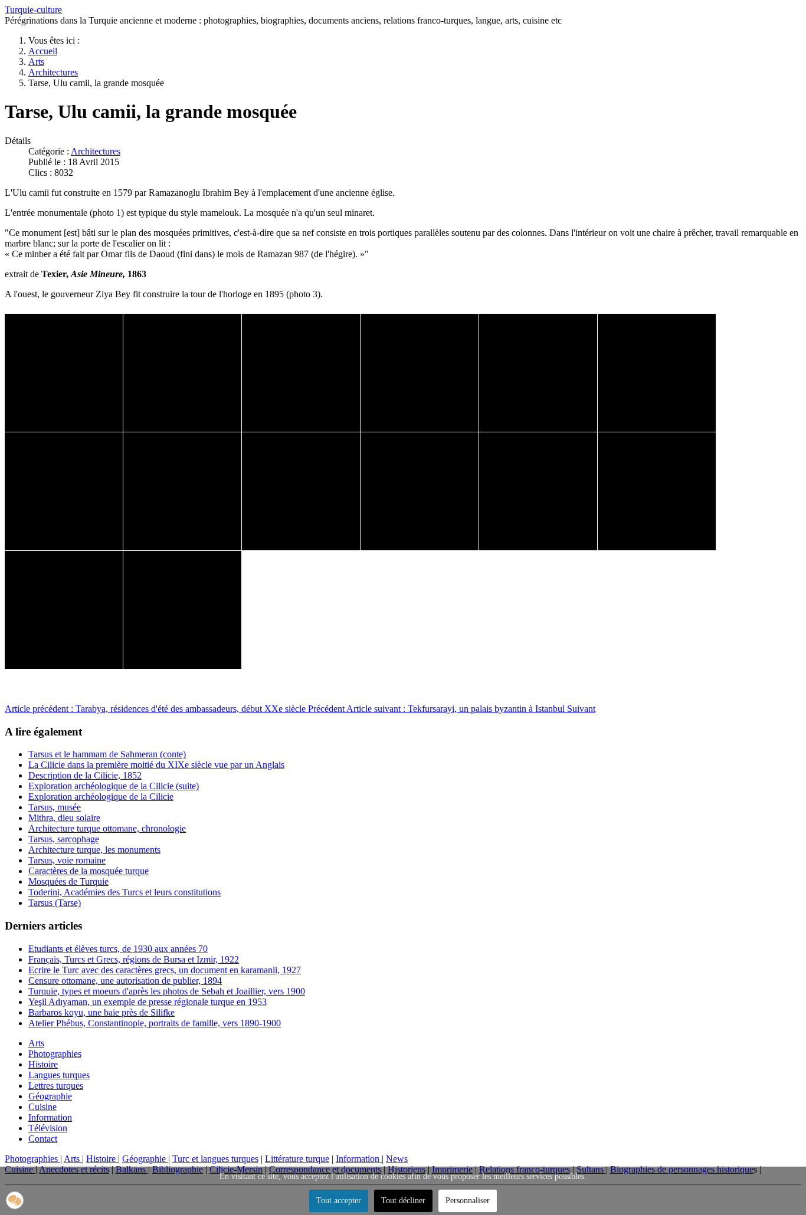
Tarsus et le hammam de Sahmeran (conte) (107, 754)
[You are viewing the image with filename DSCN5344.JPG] (301, 373)
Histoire (43, 1064)
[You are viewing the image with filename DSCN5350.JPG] (182, 491)
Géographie (50, 1096)
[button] (15, 1200)
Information (50, 1117)
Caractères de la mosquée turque (88, 871)
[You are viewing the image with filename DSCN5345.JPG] (420, 373)
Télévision (47, 1128)
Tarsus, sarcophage (63, 839)
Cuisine (42, 1107)
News (397, 1159)
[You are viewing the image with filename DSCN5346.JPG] (538, 373)
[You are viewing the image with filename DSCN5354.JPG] (657, 491)
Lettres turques (55, 1086)
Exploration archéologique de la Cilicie (100, 797)
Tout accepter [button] (338, 1200)
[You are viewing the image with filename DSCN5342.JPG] (64, 373)
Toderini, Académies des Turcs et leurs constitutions (124, 892)
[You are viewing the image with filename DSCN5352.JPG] (420, 491)
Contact (42, 1139)
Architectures (95, 151)
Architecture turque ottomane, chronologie (107, 828)
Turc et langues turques (215, 1159)
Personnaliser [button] (467, 1200)
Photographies (54, 1054)
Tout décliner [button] (403, 1200)
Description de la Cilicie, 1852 (85, 775)
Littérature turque (297, 1159)
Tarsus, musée (54, 807)
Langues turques (59, 1075)
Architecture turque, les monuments (94, 850)
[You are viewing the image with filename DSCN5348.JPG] (657, 373)
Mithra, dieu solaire (64, 818)
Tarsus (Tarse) (54, 903)
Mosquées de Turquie (68, 881)
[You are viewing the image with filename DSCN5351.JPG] (301, 491)
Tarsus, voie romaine (67, 860)
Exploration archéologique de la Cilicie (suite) (113, 786)
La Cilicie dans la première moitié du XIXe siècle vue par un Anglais (156, 765)
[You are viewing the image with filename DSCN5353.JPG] (538, 491)
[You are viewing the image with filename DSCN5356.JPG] (182, 610)
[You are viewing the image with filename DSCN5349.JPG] (64, 491)
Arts (36, 1043)
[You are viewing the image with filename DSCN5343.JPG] (182, 373)
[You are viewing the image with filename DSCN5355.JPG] (64, 610)
